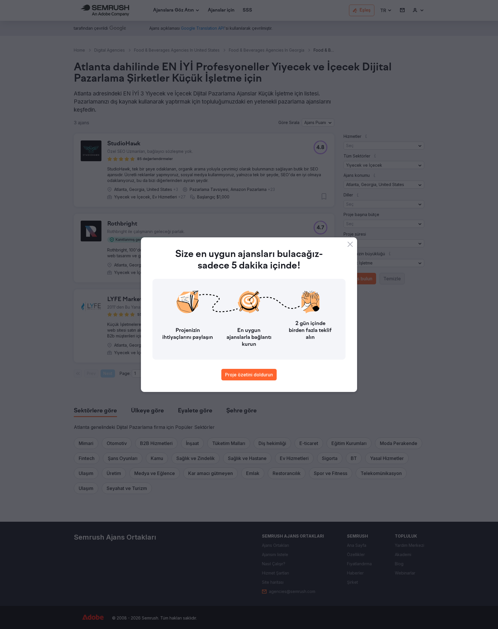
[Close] (350, 244)
